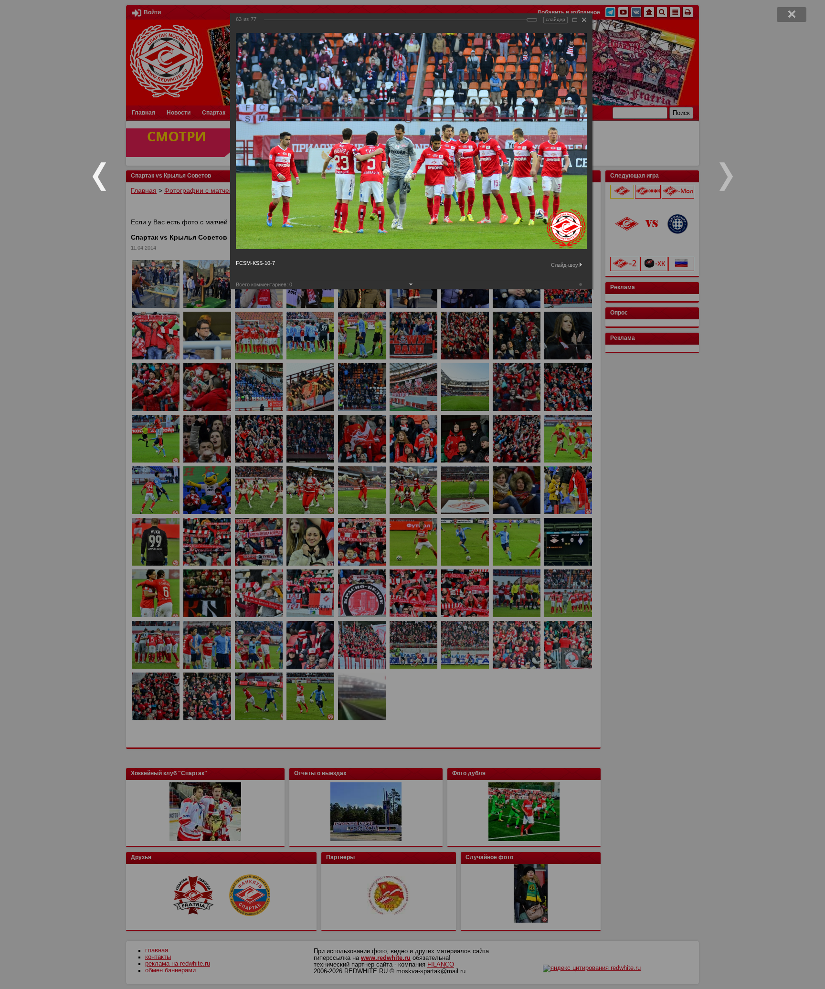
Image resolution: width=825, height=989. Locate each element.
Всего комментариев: (264, 284)
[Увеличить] (575, 19)
